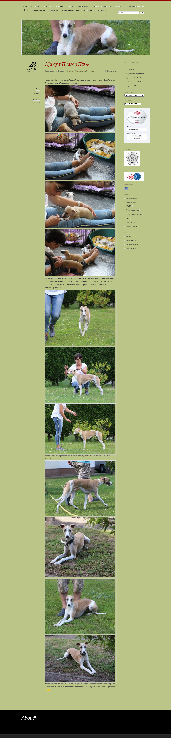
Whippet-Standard (132, 226)
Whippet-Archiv (131, 222)
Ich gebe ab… (130, 70)
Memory (71, 6)
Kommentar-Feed (132, 244)
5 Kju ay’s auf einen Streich (135, 74)
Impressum (102, 10)
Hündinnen (48, 6)
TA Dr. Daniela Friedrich (134, 214)
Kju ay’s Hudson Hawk (133, 78)
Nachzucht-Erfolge (136, 6)
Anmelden (129, 236)
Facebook (37, 103)
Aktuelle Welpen (38, 10)
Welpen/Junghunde (87, 71)
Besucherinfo (88, 10)
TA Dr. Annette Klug (132, 210)
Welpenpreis (120, 6)
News (25, 6)
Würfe (25, 10)
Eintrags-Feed (131, 240)
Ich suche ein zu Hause (70, 10)
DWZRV (129, 206)
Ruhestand (60, 6)
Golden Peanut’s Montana (134, 82)
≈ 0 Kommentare (110, 71)
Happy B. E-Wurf (131, 86)
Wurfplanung (83, 6)
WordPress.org (131, 248)
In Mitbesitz (53, 10)
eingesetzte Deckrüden (102, 6)
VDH (127, 218)
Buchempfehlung (131, 198)
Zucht (47, 73)
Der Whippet (35, 6)
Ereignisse (70, 71)
